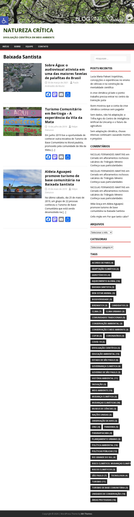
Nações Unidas (101, 414)
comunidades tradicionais (108, 317)
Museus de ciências (104, 408)
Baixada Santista (103, 287)
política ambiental (105, 445)
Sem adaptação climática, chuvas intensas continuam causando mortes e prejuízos (110, 135)
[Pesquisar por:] (110, 58)
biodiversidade (102, 299)
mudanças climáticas (106, 402)
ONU (96, 426)
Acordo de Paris (102, 262)
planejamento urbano (106, 439)
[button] (4, 20)
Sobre (17, 46)
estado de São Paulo (105, 360)
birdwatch (99, 305)
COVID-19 (98, 341)
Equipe (29, 46)
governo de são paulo (106, 372)
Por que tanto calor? (118, 216)
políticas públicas (104, 451)
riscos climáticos (103, 469)
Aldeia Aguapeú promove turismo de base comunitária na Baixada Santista (62, 177)
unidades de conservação (108, 493)
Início (5, 46)
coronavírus (115, 335)
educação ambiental (105, 354)
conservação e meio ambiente (110, 329)
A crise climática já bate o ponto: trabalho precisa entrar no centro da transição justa (109, 96)
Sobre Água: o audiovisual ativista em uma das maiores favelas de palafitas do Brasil (66, 71)
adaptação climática (105, 269)
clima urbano (115, 311)
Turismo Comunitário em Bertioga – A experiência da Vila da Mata (63, 115)
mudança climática (104, 396)
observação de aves (104, 420)
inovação (99, 384)
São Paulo (99, 475)
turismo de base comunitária (110, 487)
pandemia (111, 426)
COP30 (97, 335)
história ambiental (105, 378)
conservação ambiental (107, 323)
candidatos (120, 305)
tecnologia (119, 475)
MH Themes (86, 513)
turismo (99, 481)
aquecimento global (106, 281)
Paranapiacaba (102, 433)
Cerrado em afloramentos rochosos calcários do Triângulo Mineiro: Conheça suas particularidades (109, 161)
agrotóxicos (101, 275)
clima (96, 311)
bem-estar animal (103, 293)
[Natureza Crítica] (67, 21)
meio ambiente (102, 390)
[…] (53, 149)
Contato (43, 46)
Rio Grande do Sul (103, 457)
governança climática (106, 366)
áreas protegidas (104, 500)
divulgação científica (106, 348)
